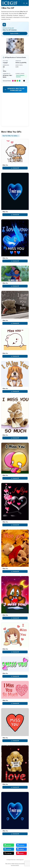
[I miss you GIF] (15, 664)
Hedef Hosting (14, 863)
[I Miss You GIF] (15, 151)
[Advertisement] (15, 109)
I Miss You (5, 165)
